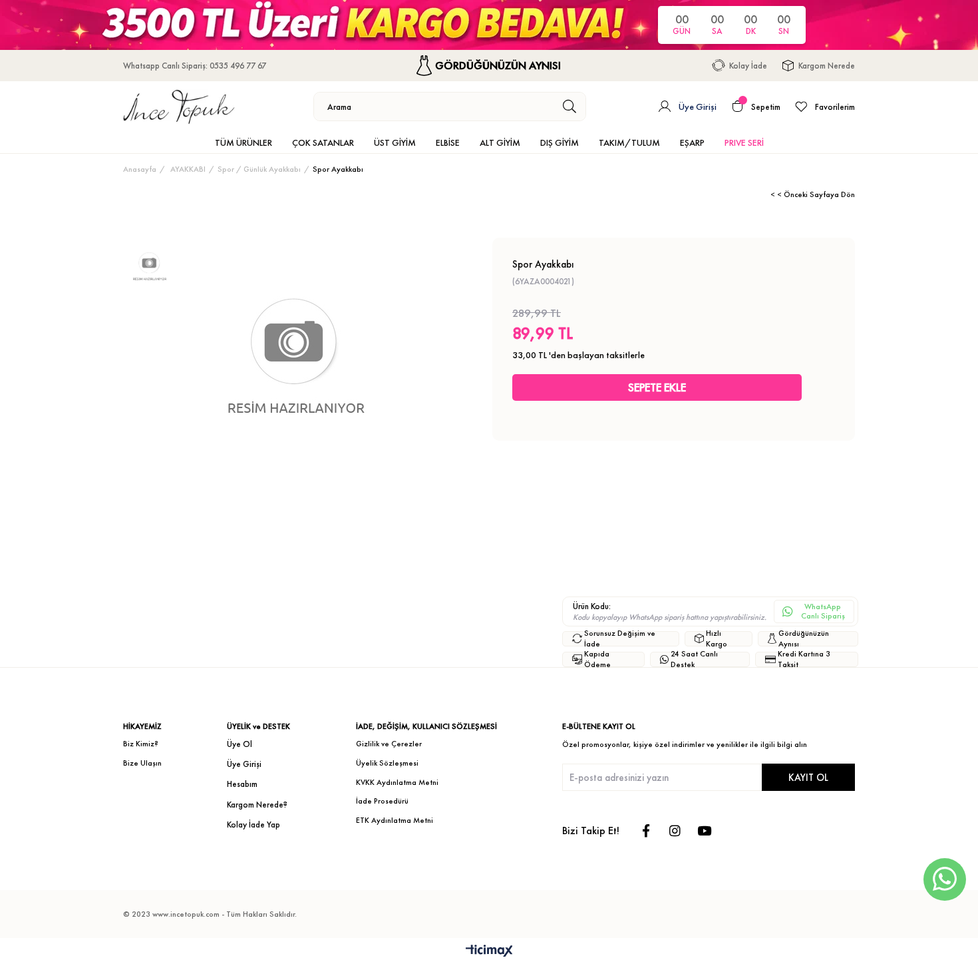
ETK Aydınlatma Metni (394, 820)
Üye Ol (239, 744)
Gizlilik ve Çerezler (389, 743)
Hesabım (242, 784)
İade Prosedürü (382, 801)
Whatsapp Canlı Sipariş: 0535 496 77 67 (194, 65)
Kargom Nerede (826, 65)
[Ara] (569, 106)
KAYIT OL (808, 777)
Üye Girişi (244, 764)
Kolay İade (748, 65)
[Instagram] (675, 830)
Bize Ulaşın (142, 763)
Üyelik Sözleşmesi (387, 763)
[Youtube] (704, 830)
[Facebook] (646, 830)
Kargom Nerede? (257, 804)
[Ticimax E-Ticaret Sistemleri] (489, 952)
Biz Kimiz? (140, 743)
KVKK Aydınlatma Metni (397, 782)
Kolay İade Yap (253, 824)
